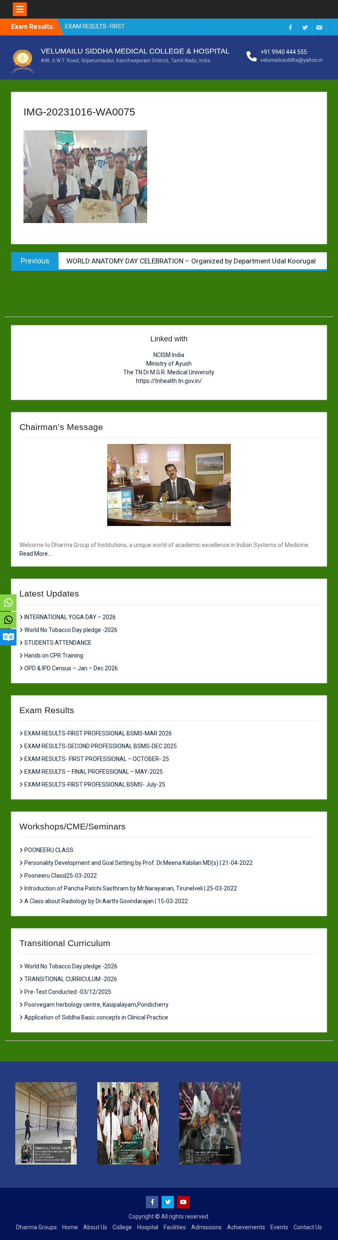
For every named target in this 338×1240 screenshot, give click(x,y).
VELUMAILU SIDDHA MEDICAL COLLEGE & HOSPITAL (135, 51)
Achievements (246, 1227)
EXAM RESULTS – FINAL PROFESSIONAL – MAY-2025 (93, 771)
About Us (95, 1227)
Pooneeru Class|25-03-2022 (60, 875)
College (122, 1227)
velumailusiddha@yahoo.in (292, 60)
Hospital (147, 1227)
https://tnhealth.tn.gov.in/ (169, 381)
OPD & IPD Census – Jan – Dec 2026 (71, 668)
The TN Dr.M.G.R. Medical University (168, 372)
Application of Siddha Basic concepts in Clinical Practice (96, 1017)
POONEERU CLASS (48, 850)
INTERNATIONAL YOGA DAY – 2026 (70, 617)
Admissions (206, 1227)
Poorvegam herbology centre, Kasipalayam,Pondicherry (96, 1004)
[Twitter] (305, 27)
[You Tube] (319, 27)
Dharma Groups (36, 1227)
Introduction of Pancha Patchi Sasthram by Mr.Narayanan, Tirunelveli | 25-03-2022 (130, 888)
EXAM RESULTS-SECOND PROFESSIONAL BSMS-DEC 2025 (100, 746)
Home (70, 1227)
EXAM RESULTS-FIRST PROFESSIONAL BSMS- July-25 (94, 784)
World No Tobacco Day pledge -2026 (70, 630)
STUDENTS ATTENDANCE (58, 642)
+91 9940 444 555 (284, 52)
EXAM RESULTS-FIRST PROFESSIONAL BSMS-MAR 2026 (98, 733)
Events (279, 1227)
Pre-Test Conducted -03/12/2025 (67, 992)
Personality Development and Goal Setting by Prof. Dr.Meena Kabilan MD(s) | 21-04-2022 (138, 863)
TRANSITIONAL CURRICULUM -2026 (70, 979)
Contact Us (307, 1227)
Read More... (35, 553)
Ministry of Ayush (169, 363)
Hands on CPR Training (53, 655)
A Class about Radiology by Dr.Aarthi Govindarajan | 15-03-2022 (106, 901)
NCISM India (168, 355)
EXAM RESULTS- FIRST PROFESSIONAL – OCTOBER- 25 (96, 759)
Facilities (175, 1227)
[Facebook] (290, 27)
